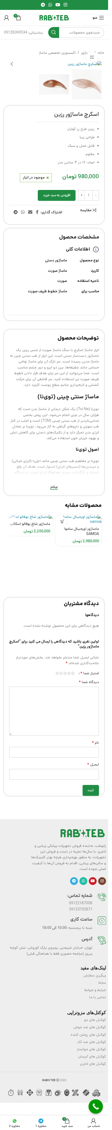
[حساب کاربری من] (6, 17)
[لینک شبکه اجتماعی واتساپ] (50, 5)
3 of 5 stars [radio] (65, 672)
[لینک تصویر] (82, 831)
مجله (102, 981)
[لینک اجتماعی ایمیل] (30, 211)
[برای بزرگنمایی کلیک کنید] (92, 57)
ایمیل (93, 763)
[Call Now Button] (96, 1106)
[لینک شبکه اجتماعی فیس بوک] (37, 211)
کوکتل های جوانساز (91, 1047)
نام (95, 741)
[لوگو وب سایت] (54, 17)
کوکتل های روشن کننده (88, 1033)
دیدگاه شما (89, 681)
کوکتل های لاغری (93, 1062)
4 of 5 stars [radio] (61, 672)
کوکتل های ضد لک (91, 1040)
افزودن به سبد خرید (56, 193)
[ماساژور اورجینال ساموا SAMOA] (78, 518)
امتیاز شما (89, 672)
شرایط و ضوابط (95, 988)
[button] (96, 64)
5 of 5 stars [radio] (57, 672)
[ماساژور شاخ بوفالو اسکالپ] (30, 515)
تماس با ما (97, 996)
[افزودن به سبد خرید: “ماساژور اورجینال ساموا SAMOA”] (62, 520)
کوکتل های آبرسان (92, 1055)
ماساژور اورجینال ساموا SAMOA (81, 530)
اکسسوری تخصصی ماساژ (57, 52)
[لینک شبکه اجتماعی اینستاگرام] (65, 5)
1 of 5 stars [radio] (73, 672)
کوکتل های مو (95, 1018)
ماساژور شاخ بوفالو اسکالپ (30, 522)
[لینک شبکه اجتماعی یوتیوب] (58, 5)
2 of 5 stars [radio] (69, 672)
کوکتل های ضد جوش (89, 1025)
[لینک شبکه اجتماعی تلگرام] (43, 5)
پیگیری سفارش (94, 974)
